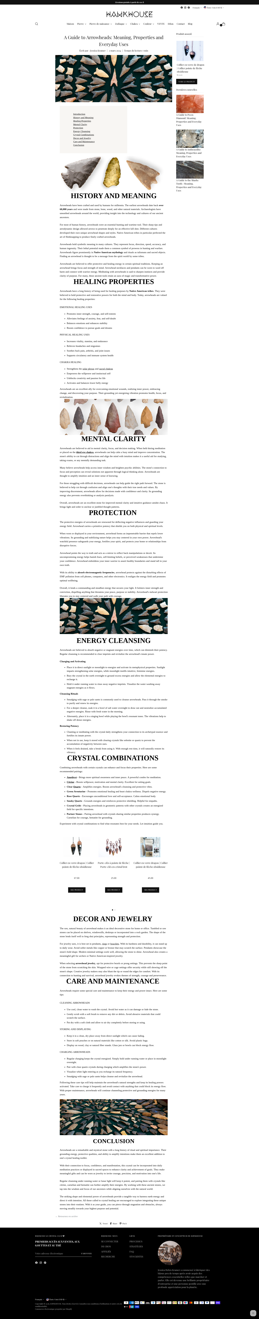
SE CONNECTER (109, 1241)
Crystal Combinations (83, 134)
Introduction (79, 114)
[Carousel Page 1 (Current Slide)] (112, 909)
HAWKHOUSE (55, 1304)
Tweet (105, 1223)
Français (196, 7)
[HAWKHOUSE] (129, 14)
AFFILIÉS (106, 1251)
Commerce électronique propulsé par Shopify (53, 1309)
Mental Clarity (80, 124)
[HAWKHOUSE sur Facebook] (181, 7)
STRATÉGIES (136, 1246)
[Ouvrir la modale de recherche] (36, 24)
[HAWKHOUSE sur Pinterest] (189, 7)
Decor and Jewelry (82, 138)
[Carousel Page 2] (114, 909)
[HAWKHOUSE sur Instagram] (185, 7)
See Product (77, 890)
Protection (78, 128)
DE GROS (106, 1246)
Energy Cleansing (81, 131)
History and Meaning (83, 117)
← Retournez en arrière (66, 1216)
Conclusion (78, 145)
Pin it (124, 1223)
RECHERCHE (108, 1256)
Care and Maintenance (84, 141)
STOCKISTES (136, 1256)
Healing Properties (82, 121)
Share (115, 1223)
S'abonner (86, 1253)
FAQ (132, 1251)
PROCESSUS (136, 1241)
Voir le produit (186, 81)
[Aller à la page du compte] (216, 24)
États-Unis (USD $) (214, 7)
